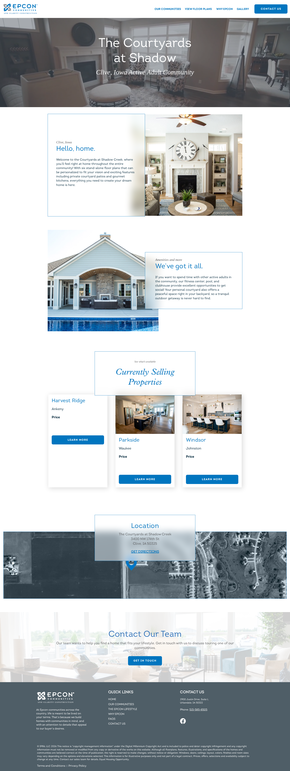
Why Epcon (224, 9)
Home (112, 699)
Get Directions (145, 551)
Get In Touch (145, 660)
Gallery (243, 9)
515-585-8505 (198, 709)
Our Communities (168, 9)
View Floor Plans (198, 9)
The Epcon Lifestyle (122, 709)
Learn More (78, 440)
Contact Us (271, 9)
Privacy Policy (77, 765)
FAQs (111, 719)
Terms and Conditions (51, 765)
